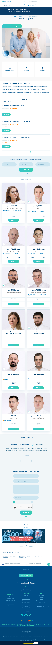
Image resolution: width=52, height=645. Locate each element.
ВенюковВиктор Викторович (13, 289)
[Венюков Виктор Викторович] (13, 277)
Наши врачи (10, 602)
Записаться (6, 114)
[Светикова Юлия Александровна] (13, 193)
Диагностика (41, 595)
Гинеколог (8, 292)
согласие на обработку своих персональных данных (32, 173)
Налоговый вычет (26, 600)
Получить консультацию (12, 26)
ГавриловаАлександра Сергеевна (13, 332)
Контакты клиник (26, 602)
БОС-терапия (38, 556)
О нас (10, 596)
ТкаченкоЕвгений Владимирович (13, 248)
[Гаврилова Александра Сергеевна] (13, 320)
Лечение (41, 599)
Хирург (34, 418)
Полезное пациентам (26, 599)
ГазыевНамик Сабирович (38, 332)
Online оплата (42, 602)
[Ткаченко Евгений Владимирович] (13, 236)
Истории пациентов (10, 600)
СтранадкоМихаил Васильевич (39, 206)
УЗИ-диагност (14, 251)
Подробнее (13, 220)
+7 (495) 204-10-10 (27, 582)
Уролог (13, 208)
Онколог (37, 376)
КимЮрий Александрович (38, 248)
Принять (35, 643)
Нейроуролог (19, 208)
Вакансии (26, 606)
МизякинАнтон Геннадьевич (38, 373)
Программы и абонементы (41, 600)
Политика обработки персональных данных (21, 617)
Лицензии (10, 605)
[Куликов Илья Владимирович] (13, 361)
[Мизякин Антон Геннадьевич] (38, 361)
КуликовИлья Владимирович (13, 373)
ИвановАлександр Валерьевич (38, 289)
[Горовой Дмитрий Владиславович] (38, 403)
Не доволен (36, 501)
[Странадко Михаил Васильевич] (38, 193)
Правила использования (28, 643)
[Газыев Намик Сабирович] (38, 320)
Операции (41, 597)
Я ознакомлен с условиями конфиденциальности (26, 518)
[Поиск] (28, 2)
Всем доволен (19, 501)
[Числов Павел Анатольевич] (13, 403)
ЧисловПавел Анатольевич (13, 416)
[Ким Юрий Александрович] (38, 236)
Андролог (8, 251)
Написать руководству (42, 606)
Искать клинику (48, 564)
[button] (13, 1)
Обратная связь (26, 589)
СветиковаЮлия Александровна (13, 206)
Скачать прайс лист (36, 617)
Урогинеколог (8, 208)
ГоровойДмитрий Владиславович (38, 416)
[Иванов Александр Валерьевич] (38, 277)
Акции (26, 597)
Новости (26, 595)
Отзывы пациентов (10, 598)
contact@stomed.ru (26, 586)
